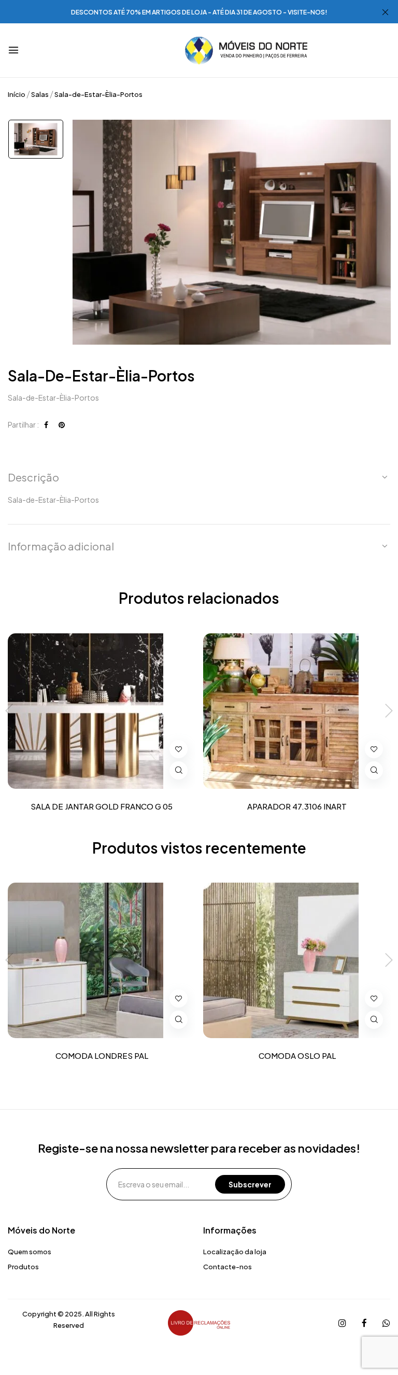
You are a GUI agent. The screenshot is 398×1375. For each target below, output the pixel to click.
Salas (40, 94)
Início (16, 94)
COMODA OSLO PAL (297, 1055)
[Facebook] (46, 424)
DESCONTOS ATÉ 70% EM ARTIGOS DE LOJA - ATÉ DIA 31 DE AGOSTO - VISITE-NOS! (199, 12)
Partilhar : (23, 424)
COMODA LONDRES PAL (101, 1055)
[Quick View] (178, 770)
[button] (199, 477)
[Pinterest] (62, 424)
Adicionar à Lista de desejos (178, 749)
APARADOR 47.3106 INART (297, 806)
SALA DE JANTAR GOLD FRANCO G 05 (102, 806)
